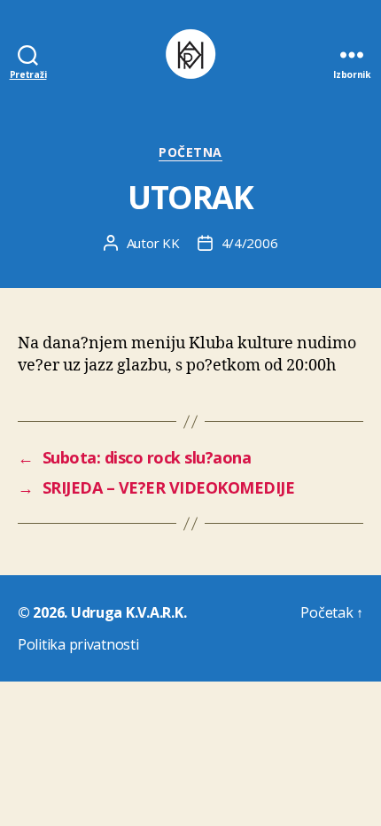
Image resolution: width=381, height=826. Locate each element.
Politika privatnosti (78, 644)
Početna (190, 152)
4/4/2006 (250, 243)
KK (171, 243)
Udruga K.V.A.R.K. (128, 612)
